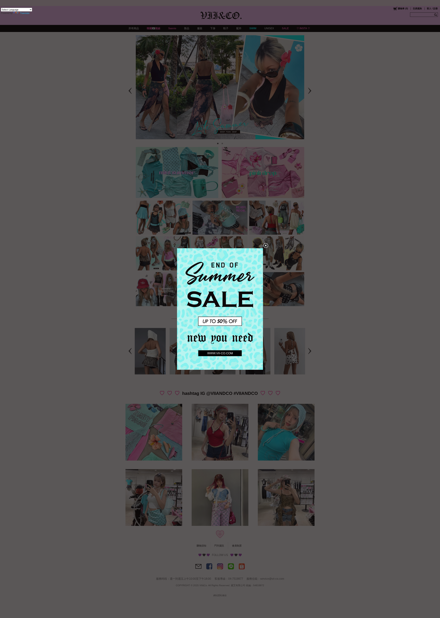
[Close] (265, 246)
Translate (24, 13)
